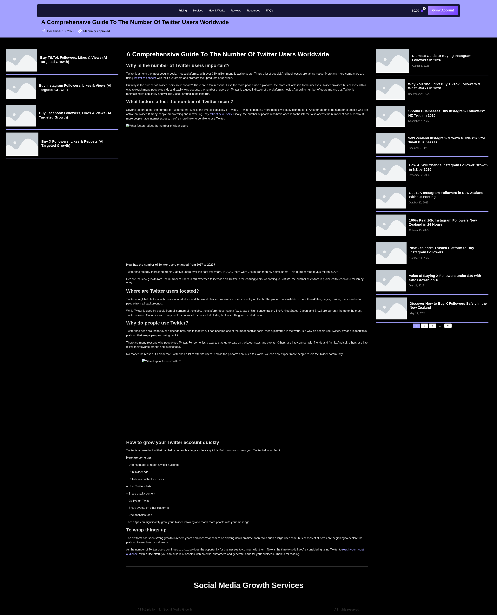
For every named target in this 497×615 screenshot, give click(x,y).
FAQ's (269, 10)
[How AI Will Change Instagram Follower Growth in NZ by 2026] (391, 170)
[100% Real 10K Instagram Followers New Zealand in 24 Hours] (391, 225)
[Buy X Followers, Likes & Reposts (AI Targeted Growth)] (22, 144)
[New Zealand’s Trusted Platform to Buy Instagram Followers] (391, 253)
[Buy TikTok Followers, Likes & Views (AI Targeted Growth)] (21, 60)
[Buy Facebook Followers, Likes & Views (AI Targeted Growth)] (21, 116)
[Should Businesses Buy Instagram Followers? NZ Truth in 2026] (391, 116)
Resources (253, 10)
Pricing (182, 10)
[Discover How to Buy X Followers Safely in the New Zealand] (391, 308)
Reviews (236, 10)
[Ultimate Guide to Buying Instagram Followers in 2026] (392, 61)
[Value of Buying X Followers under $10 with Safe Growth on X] (391, 281)
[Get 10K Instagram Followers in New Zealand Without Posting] (391, 198)
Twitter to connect (145, 77)
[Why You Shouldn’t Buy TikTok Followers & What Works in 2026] (390, 89)
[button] (417, 10)
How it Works (217, 10)
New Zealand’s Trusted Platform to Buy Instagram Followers (441, 250)
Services (198, 10)
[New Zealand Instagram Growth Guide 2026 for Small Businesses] (390, 143)
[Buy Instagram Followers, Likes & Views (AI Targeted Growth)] (21, 88)
